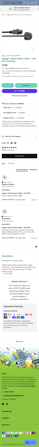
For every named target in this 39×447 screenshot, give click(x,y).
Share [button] (23, 199)
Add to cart (26, 85)
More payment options (19, 95)
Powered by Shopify (21, 444)
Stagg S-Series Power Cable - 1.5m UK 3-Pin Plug (19, 14)
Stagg (3, 55)
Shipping (12, 68)
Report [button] (20, 199)
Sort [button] (3, 163)
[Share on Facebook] (11, 143)
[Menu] (36, 3)
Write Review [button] (19, 156)
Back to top (19, 341)
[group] (19, 147)
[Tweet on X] (8, 143)
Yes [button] (16, 199)
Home (3, 14)
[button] (32, 3)
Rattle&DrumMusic (11, 444)
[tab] (22, 170)
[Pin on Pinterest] (15, 143)
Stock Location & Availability (14, 104)
